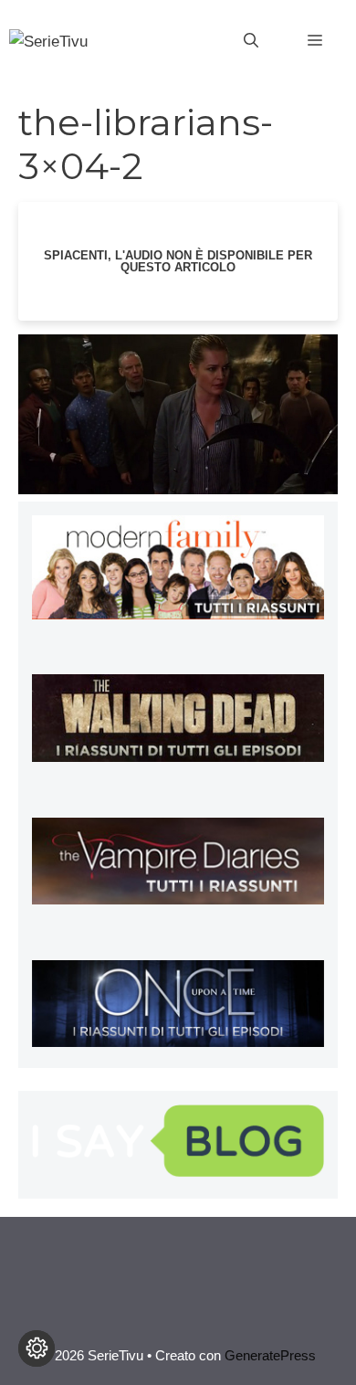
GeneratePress (270, 1355)
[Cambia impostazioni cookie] (36, 1348)
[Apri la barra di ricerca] (251, 41)
